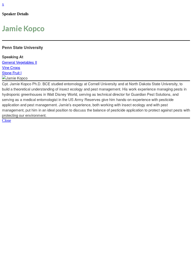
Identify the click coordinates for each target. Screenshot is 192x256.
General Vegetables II (19, 62)
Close (6, 120)
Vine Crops (11, 67)
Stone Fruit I (12, 72)
